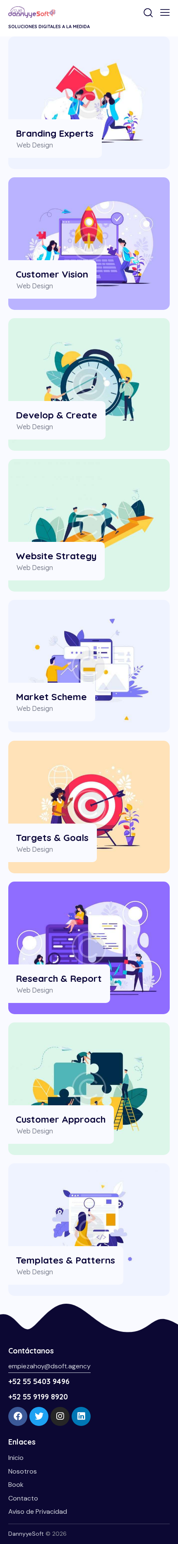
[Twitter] (38, 1416)
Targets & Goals (52, 837)
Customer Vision (52, 274)
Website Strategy (56, 555)
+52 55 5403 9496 (39, 1381)
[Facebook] (17, 1416)
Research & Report (59, 978)
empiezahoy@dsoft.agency (49, 1366)
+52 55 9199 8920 (38, 1396)
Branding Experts (55, 133)
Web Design (35, 145)
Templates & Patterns (65, 1260)
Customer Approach (61, 1119)
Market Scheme (51, 696)
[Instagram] (60, 1416)
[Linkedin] (81, 1416)
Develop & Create (56, 414)
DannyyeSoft (26, 1533)
